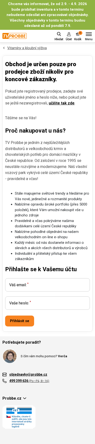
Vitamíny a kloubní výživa (27, 48)
